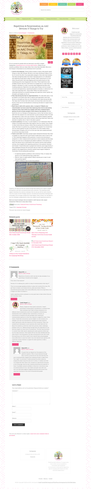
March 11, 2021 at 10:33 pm (27, 349)
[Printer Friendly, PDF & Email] (11, 204)
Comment (15, 390)
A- (49, 62)
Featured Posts (24, 204)
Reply (14, 299)
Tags (71, 93)
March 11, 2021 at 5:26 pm (26, 304)
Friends (41, 478)
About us (46, 478)
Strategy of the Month (51, 18)
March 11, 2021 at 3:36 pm (24, 273)
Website (14, 418)
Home (17, 18)
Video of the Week (63, 18)
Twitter (72, 4)
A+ (51, 62)
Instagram (62, 4)
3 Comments (30, 33)
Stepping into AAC (26, 18)
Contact (73, 18)
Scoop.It (80, 4)
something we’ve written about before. (27, 65)
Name (14, 406)
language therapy (21, 207)
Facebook (44, 4)
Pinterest (53, 4)
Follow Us (71, 119)
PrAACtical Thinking (39, 18)
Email (14, 412)
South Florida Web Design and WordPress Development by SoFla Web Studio (57, 482)
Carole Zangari (22, 33)
